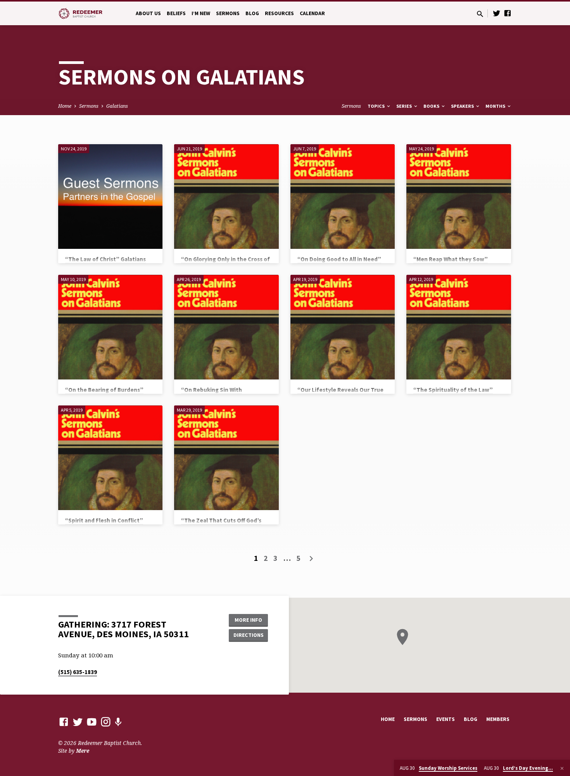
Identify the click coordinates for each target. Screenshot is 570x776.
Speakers (463, 106)
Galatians (117, 106)
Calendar (312, 13)
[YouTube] (91, 721)
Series (404, 106)
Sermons (228, 13)
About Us (148, 13)
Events (445, 719)
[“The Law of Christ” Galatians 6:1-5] (110, 196)
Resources (279, 13)
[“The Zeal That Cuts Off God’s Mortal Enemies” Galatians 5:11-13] (226, 457)
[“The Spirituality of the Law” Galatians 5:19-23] (458, 327)
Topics (377, 106)
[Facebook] (507, 13)
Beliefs (176, 13)
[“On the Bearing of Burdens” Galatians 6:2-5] (110, 327)
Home (64, 106)
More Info (248, 619)
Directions (248, 634)
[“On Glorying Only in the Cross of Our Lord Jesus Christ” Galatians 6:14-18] (226, 196)
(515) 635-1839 (77, 672)
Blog (252, 13)
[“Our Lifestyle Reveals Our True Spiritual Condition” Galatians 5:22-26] (342, 327)
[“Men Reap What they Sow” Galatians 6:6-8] (458, 196)
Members (498, 719)
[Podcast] (118, 722)
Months (495, 106)
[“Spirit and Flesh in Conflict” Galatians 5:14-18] (110, 457)
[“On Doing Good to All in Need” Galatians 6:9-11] (342, 196)
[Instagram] (105, 721)
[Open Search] (480, 13)
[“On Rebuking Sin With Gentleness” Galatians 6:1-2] (226, 327)
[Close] (562, 768)
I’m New (201, 13)
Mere (82, 750)
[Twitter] (496, 13)
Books (431, 106)
